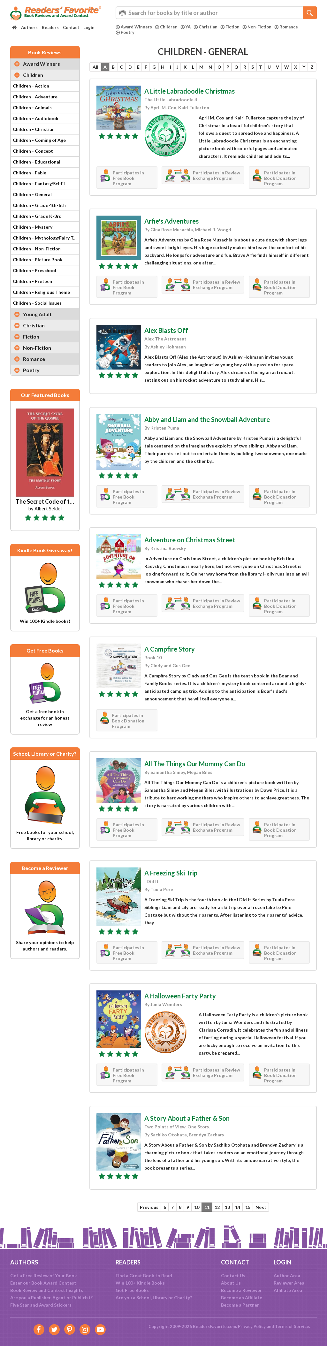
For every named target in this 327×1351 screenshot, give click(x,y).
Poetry (127, 32)
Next (260, 1207)
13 (227, 1207)
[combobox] (216, 13)
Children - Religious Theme (41, 292)
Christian (208, 26)
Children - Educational (36, 161)
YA (188, 26)
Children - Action (31, 85)
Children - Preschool (34, 270)
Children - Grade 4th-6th (39, 205)
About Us (231, 1283)
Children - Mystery (32, 227)
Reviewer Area (289, 1283)
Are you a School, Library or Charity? (154, 1297)
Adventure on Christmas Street (189, 540)
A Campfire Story (169, 649)
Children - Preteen (32, 281)
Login (89, 27)
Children (169, 26)
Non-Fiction (259, 26)
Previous (149, 1207)
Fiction (232, 26)
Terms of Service (292, 1326)
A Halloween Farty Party (180, 996)
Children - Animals (32, 107)
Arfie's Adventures (171, 221)
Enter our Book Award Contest (43, 1283)
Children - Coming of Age (39, 140)
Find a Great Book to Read (144, 1275)
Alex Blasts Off (166, 330)
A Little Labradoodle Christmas (189, 91)
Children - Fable (29, 172)
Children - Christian (34, 129)
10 (196, 1207)
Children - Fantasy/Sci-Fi (39, 183)
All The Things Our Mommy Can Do (194, 763)
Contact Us (233, 1275)
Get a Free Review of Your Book (43, 1275)
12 (217, 1207)
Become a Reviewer (241, 1290)
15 (247, 1207)
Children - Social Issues (37, 303)
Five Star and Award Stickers (41, 1305)
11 (206, 1207)
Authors (29, 27)
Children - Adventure (35, 96)
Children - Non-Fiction (37, 248)
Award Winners (136, 26)
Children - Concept (33, 151)
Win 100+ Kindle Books (140, 1283)
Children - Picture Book (38, 259)
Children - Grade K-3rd (37, 216)
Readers (50, 27)
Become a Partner (240, 1305)
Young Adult (37, 314)
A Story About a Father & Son (187, 1118)
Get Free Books (132, 1290)
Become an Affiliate (241, 1297)
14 (237, 1207)
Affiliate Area (288, 1290)
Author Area (287, 1275)
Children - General (32, 194)
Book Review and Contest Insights (46, 1290)
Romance (288, 26)
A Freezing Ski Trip (170, 873)
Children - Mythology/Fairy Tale (46, 237)
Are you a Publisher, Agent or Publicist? (51, 1297)
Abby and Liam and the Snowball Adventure (207, 419)
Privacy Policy (252, 1326)
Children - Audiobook (35, 118)
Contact (71, 27)
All (95, 67)
